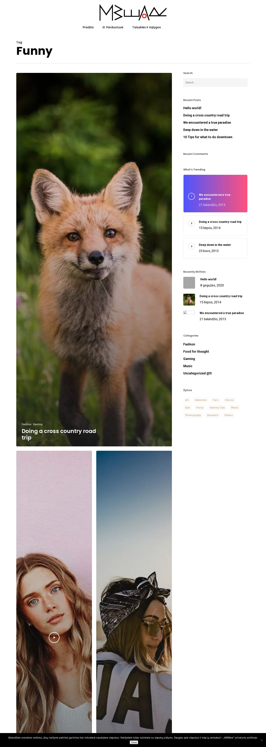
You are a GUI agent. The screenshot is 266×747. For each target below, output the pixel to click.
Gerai (134, 742)
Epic (187, 407)
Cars (216, 400)
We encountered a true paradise (207, 122)
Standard (212, 415)
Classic (229, 400)
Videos (228, 415)
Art (187, 400)
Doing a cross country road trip (206, 115)
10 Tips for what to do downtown (207, 137)
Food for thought (196, 351)
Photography (193, 415)
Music (187, 366)
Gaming (38, 424)
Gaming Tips (217, 407)
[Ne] (261, 740)
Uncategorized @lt (197, 373)
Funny (199, 407)
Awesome (201, 400)
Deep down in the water (200, 130)
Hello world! (192, 108)
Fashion (26, 424)
